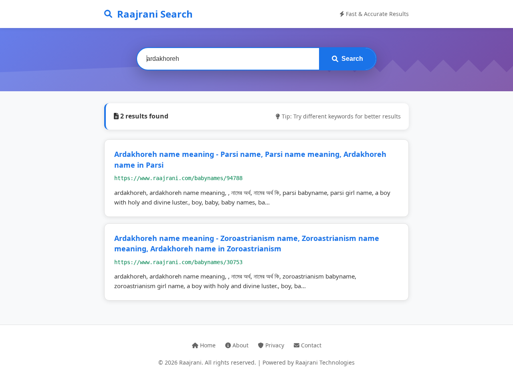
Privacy (274, 345)
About (239, 345)
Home (207, 345)
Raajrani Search (155, 13)
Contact (310, 345)
